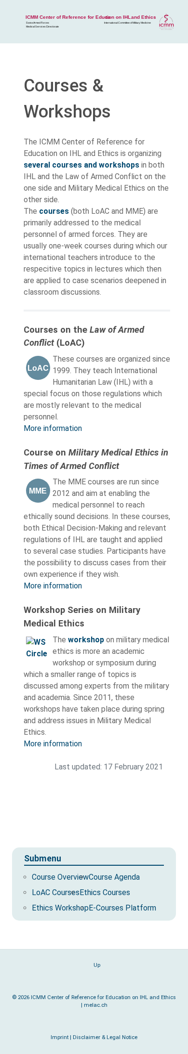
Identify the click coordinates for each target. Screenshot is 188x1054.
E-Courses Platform (122, 907)
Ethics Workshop (60, 907)
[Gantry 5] (94, 21)
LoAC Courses (56, 892)
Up (96, 965)
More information (53, 428)
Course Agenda (114, 877)
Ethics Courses (105, 892)
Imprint (59, 1037)
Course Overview (60, 877)
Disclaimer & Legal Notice (105, 1037)
